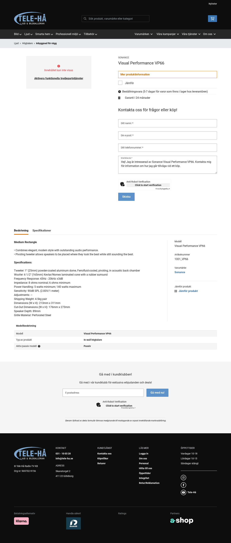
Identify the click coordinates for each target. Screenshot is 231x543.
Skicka (126, 196)
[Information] (39, 346)
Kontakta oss (104, 453)
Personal (144, 463)
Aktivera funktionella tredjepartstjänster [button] (58, 78)
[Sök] (85, 18)
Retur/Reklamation (149, 483)
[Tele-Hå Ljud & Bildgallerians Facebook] (198, 485)
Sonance (180, 272)
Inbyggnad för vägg (46, 43)
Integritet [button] (144, 478)
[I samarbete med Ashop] (181, 520)
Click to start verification (148, 185)
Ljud (27, 34)
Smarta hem (42, 34)
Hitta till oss (145, 468)
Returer (101, 463)
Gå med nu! (157, 392)
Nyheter (213, 3)
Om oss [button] (207, 34)
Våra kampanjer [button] (166, 34)
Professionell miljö (67, 34)
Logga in (143, 453)
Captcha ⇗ (163, 189)
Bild (16, 34)
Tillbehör (89, 34)
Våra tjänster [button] (189, 34)
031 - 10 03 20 (63, 453)
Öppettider (145, 473)
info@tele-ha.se (64, 458)
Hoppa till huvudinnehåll (114, 4)
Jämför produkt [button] (188, 291)
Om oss (143, 458)
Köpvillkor (102, 458)
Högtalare (27, 43)
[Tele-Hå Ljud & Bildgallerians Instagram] (198, 477)
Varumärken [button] (142, 34)
